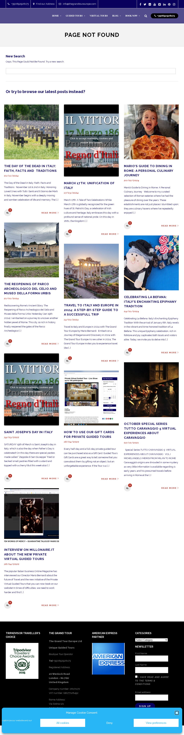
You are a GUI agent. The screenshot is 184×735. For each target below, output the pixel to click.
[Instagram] (174, 4)
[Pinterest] (169, 4)
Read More (49, 213)
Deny (109, 722)
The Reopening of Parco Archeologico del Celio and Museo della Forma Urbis (30, 288)
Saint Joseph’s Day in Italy (28, 432)
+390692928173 (20, 4)
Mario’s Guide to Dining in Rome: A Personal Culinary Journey (148, 170)
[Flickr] (150, 4)
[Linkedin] (164, 4)
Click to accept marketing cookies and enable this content (91, 140)
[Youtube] (154, 4)
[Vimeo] (159, 4)
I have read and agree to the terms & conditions (152, 681)
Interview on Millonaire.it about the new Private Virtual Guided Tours (29, 554)
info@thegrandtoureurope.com (79, 4)
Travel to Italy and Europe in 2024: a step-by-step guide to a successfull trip (91, 309)
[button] (177, 713)
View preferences (156, 722)
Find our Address (45, 4)
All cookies (62, 722)
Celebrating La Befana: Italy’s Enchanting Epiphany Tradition (150, 301)
